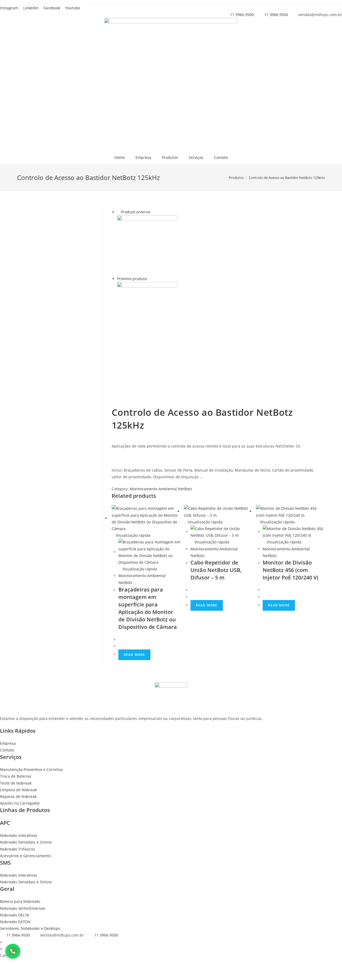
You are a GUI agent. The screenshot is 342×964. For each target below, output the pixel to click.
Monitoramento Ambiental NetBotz (161, 488)
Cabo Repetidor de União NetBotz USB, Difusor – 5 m (216, 570)
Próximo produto (132, 278)
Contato (221, 157)
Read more (134, 654)
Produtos (170, 157)
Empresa (143, 157)
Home (119, 157)
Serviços (196, 157)
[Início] (222, 177)
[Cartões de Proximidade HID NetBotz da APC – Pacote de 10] (147, 244)
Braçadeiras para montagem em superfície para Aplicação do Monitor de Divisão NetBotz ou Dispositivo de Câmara (147, 608)
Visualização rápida (132, 535)
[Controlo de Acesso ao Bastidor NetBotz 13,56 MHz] (147, 311)
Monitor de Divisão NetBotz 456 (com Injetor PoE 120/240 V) (290, 570)
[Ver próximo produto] (149, 278)
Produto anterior (136, 211)
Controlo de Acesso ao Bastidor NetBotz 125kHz (287, 177)
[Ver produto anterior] (118, 211)
